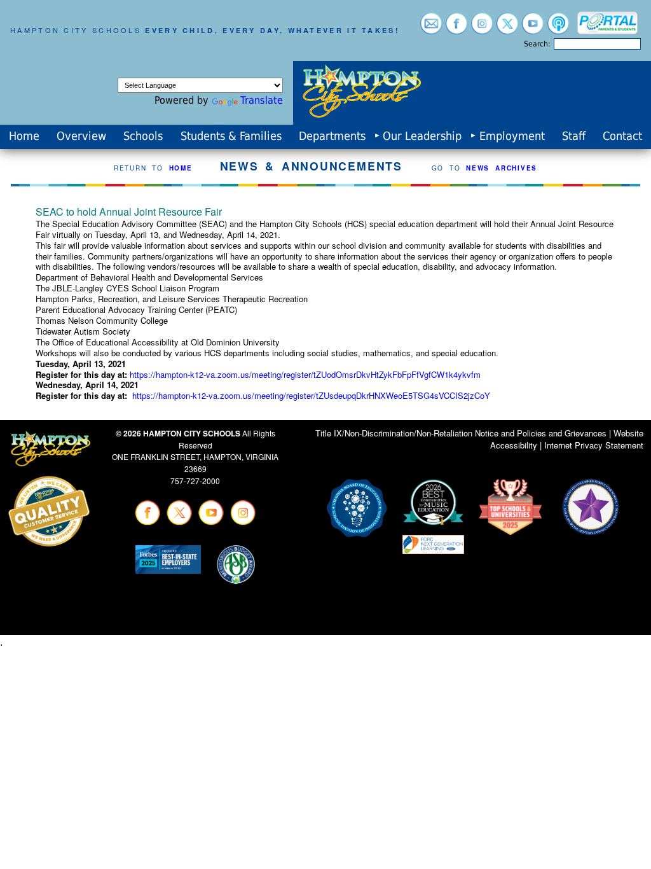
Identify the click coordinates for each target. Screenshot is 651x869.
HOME (181, 167)
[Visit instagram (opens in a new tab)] (482, 28)
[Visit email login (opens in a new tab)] (431, 28)
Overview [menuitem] (81, 136)
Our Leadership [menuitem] (422, 136)
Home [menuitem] (24, 136)
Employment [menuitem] (512, 136)
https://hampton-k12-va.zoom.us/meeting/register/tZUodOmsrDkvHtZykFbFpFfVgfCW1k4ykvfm (305, 374)
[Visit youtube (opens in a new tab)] (532, 28)
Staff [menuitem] (574, 136)
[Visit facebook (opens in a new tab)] (456, 28)
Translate (261, 100)
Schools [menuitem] (143, 136)
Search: (537, 43)
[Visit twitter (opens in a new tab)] (507, 28)
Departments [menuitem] (332, 136)
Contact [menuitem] (622, 136)
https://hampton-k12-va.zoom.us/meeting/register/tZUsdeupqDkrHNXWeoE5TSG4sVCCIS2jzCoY (311, 395)
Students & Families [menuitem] (231, 136)
